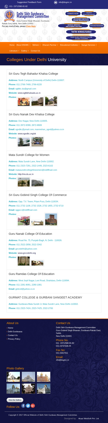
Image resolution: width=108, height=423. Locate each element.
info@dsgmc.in (65, 2)
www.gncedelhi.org (27, 253)
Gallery (24, 51)
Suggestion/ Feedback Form (29, 2)
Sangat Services (89, 45)
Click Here (31, 26)
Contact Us (35, 51)
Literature (13, 51)
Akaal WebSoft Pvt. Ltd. (89, 418)
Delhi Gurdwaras (15, 331)
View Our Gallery (15, 400)
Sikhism (35, 45)
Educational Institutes (69, 45)
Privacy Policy (14, 339)
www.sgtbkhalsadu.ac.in (29, 93)
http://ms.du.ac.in (26, 174)
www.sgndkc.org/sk (27, 134)
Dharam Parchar (50, 45)
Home (11, 45)
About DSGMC (22, 45)
